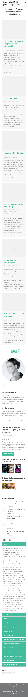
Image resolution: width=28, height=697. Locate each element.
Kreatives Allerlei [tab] (9, 660)
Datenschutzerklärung (14, 442)
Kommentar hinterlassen (17, 50)
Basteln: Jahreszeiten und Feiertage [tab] (14, 639)
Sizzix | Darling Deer (11, 98)
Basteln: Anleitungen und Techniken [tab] (14, 652)
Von (18, 48)
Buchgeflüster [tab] (8, 631)
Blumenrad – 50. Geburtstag (14, 153)
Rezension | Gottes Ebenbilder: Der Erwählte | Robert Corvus (15, 502)
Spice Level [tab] (7, 618)
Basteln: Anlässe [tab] (8, 635)
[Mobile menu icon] (25, 3)
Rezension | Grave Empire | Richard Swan (15, 532)
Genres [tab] (6, 544)
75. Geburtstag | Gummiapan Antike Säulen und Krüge (15, 517)
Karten (13, 48)
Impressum (20, 684)
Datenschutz (12, 684)
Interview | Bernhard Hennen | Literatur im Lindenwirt (16, 510)
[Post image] (3, 503)
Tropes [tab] (6, 614)
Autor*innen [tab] (7, 623)
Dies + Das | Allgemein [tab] (10, 664)
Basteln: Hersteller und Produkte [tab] (13, 656)
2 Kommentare (15, 157)
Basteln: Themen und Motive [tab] (12, 643)
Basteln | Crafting (7, 48)
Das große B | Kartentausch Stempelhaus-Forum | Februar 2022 (13, 44)
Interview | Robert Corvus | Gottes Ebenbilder (15, 524)
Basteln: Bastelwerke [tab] (10, 648)
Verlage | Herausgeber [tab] (10, 627)
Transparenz (14, 686)
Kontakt (6, 684)
